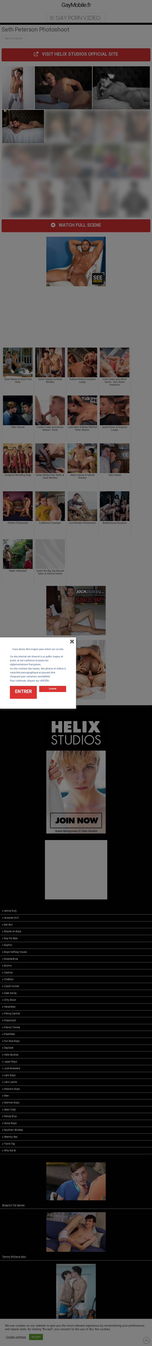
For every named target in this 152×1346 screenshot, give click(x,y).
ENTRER (23, 691)
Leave (52, 688)
